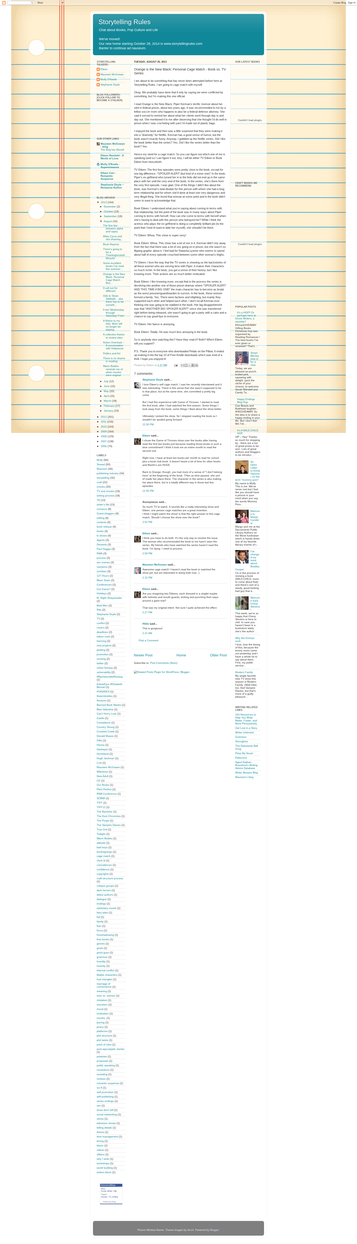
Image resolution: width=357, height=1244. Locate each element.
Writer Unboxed (244, 732)
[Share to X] (189, 365)
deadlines (102, 632)
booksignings (104, 851)
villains (100, 1154)
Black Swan (103, 580)
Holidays (102, 593)
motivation (103, 1013)
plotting (101, 650)
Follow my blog (109, 1202)
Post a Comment (148, 640)
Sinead (101, 464)
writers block (104, 1172)
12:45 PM (148, 490)
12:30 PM (148, 424)
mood (100, 1009)
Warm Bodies (104, 838)
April (107, 396)
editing (100, 518)
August (108, 221)
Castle (100, 718)
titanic (100, 1145)
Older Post (218, 655)
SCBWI (101, 798)
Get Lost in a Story (246, 728)
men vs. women (106, 995)
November (110, 206)
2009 (104, 431)
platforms (102, 1031)
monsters (102, 1004)
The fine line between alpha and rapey (113, 228)
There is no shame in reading (114, 360)
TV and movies (105, 491)
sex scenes (103, 562)
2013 (104, 202)
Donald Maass (105, 736)
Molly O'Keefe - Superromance (110, 166)
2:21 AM (147, 633)
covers (100, 627)
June (107, 386)
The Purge (103, 820)
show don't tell (105, 1110)
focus (100, 930)
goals (100, 948)
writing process (105, 495)
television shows (106, 1123)
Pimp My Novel (244, 753)
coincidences (104, 865)
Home (181, 655)
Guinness (240, 737)
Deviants (102, 544)
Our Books (103, 785)
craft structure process (110, 878)
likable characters (107, 975)
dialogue (102, 899)
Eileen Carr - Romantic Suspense (108, 176)
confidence (103, 869)
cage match (103, 856)
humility (101, 961)
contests (102, 522)
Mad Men (102, 605)
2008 (104, 436)
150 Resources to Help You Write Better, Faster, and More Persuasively (246, 719)
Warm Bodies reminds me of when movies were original (113, 371)
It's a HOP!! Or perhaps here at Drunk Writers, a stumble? (245, 317)
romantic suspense (108, 1083)
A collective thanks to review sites (114, 336)
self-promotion (105, 1092)
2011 (104, 421)
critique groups (105, 885)
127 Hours (103, 575)
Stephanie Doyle (152, 379)
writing (115, 1197)
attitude (101, 843)
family (100, 921)
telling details (104, 1127)
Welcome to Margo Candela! (255, 517)
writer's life (103, 504)
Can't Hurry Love (107, 713)
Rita (99, 609)
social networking (107, 1114)
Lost (99, 762)
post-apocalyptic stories (110, 1049)
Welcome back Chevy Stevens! (255, 603)
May (107, 391)
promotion (103, 654)
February (109, 406)
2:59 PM (147, 553)
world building (105, 1167)
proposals (102, 1061)
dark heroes (104, 890)
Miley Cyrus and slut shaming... (113, 238)
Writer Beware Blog (246, 772)
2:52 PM (147, 522)
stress (100, 1118)
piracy (100, 1027)
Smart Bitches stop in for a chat (254, 359)
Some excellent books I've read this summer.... (113, 266)
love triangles (104, 979)
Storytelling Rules (125, 22)
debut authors (105, 894)
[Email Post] (175, 365)
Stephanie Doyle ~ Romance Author (112, 186)
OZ (98, 780)
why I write (103, 1159)
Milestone (102, 771)
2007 (104, 441)
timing (100, 1141)
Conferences (104, 584)
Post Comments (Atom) (164, 663)
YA (98, 500)
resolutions (103, 1070)
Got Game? (103, 589)
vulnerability (104, 672)
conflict (101, 623)
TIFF (99, 802)
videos (100, 1150)
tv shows (102, 535)
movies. (101, 1018)
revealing (102, 1074)
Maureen (102, 469)
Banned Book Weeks (109, 705)
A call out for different (110, 289)
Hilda (145, 623)
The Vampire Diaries (109, 825)
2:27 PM (147, 612)
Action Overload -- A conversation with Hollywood (113, 345)
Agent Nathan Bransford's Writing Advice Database (246, 765)
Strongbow (241, 741)
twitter (100, 663)
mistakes (102, 1000)
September (111, 216)
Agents (101, 540)
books (100, 531)
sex (99, 1105)
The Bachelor (104, 811)
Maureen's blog (244, 777)
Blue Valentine (105, 709)
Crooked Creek (106, 731)
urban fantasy (105, 667)
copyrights (103, 874)
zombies (102, 571)
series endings (105, 1101)
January (109, 410)
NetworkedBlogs (108, 1185)
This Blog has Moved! (112, 149)
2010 (104, 426)
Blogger (214, 1230)
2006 (104, 446)
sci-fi (99, 1087)
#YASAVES (103, 691)
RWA (99, 553)
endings (101, 903)
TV (98, 618)
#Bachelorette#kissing (110, 676)
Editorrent (241, 757)
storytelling (103, 477)
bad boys (102, 847)
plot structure (104, 1035)
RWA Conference (107, 793)
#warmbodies (104, 696)
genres (101, 943)
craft (99, 482)
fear (99, 926)
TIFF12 (101, 807)
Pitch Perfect (104, 789)
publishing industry (108, 473)
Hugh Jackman (105, 758)
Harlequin (102, 749)
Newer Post (143, 655)
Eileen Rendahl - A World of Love (112, 157)
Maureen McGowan (154, 564)
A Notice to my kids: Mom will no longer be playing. (112, 325)
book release (104, 526)
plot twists (102, 1040)
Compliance (104, 722)
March (108, 400)
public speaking (106, 1065)
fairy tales (102, 912)
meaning (102, 991)
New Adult (102, 776)
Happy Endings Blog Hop (246, 401)
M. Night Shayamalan (109, 598)
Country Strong (106, 727)
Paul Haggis (104, 549)
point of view (104, 1044)
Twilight (101, 834)
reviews (101, 1078)
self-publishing (105, 1096)
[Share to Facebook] (193, 365)
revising (101, 659)
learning (101, 641)
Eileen (146, 435)
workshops (103, 1163)
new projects (104, 645)
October (109, 211)
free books (103, 939)
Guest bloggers (106, 513)
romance (102, 509)
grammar (102, 957)
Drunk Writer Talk (109, 1191)
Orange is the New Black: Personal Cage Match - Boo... (114, 279)
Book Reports (111, 244)
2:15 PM (147, 577)
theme (100, 1132)
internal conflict (105, 970)
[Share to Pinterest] (196, 365)
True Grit (102, 829)
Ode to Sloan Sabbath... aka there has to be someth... (113, 300)
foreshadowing (105, 935)
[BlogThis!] (186, 365)
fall (98, 917)
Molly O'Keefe (108, 79)
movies (101, 486)
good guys (103, 952)
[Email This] (182, 365)
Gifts (99, 740)
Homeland (103, 753)
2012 (104, 416)
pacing (100, 1022)
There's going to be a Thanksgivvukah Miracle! (114, 254)
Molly (100, 460)
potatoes (102, 1056)
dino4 (190, 1230)
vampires (102, 566)
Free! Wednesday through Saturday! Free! (113, 312)
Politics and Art (111, 353)
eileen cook (103, 636)
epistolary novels (106, 908)
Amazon (101, 700)
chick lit (101, 860)
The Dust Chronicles (109, 816)
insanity (101, 966)
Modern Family (244, 672)
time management (107, 1136)
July (106, 381)
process (101, 558)
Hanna (100, 745)
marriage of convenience (104, 985)
